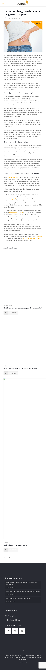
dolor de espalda (13, 177)
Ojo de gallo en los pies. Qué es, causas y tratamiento (20, 368)
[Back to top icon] (23, 650)
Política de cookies (19, 657)
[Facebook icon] (20, 662)
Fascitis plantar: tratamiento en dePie (15, 545)
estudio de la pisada (10, 199)
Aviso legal (29, 655)
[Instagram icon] (26, 662)
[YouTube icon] (23, 662)
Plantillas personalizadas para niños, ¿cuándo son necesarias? (23, 308)
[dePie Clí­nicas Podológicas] (23, 3)
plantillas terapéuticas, (16, 213)
